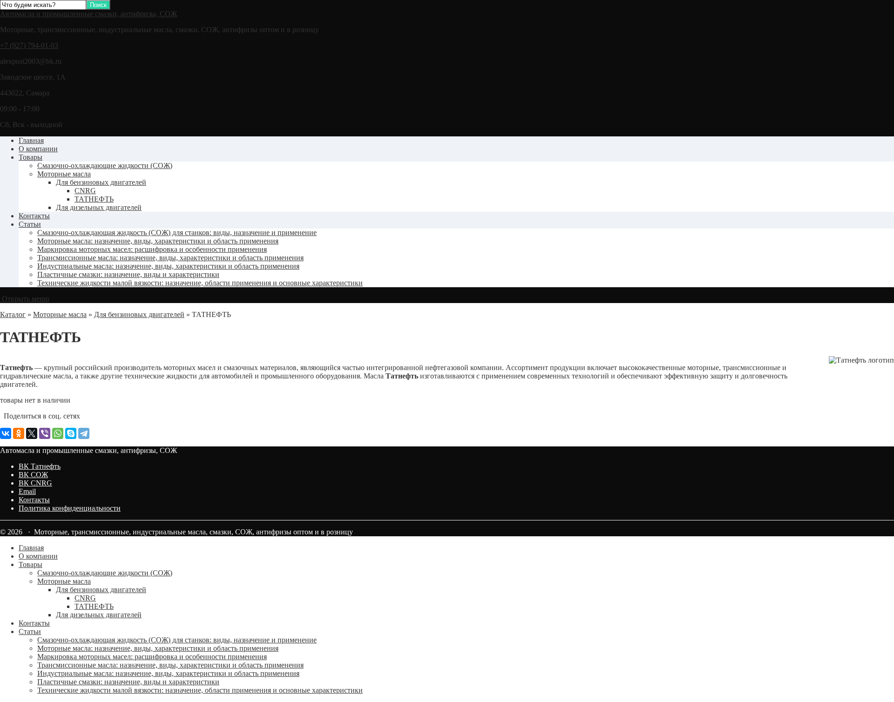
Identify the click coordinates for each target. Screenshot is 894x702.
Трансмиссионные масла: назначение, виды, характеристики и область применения (170, 258)
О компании (38, 149)
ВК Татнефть (40, 466)
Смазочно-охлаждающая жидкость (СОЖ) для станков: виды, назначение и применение (177, 232)
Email (27, 491)
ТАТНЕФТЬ (94, 199)
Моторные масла (64, 174)
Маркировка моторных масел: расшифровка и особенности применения (152, 249)
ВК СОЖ (33, 475)
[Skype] (70, 433)
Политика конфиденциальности (70, 508)
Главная (31, 140)
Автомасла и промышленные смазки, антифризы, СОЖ (88, 14)
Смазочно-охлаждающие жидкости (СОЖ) (104, 165)
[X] (31, 433)
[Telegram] (83, 433)
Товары (30, 157)
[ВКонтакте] (5, 433)
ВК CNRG (35, 483)
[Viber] (44, 433)
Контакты (34, 216)
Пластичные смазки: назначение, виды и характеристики (128, 274)
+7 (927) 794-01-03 (29, 45)
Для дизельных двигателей (99, 207)
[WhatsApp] (57, 433)
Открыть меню (24, 299)
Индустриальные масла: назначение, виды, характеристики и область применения (168, 266)
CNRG (85, 191)
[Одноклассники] (18, 433)
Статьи (30, 224)
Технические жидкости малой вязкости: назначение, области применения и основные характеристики (200, 283)
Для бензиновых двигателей (101, 182)
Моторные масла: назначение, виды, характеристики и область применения (157, 241)
